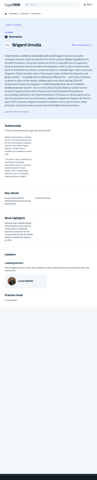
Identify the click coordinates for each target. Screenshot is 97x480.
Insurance (35, 14)
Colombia (24, 14)
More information (80, 45)
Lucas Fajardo (31, 84)
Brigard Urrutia (26, 45)
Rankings (13, 14)
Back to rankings (14, 25)
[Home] (12, 4)
